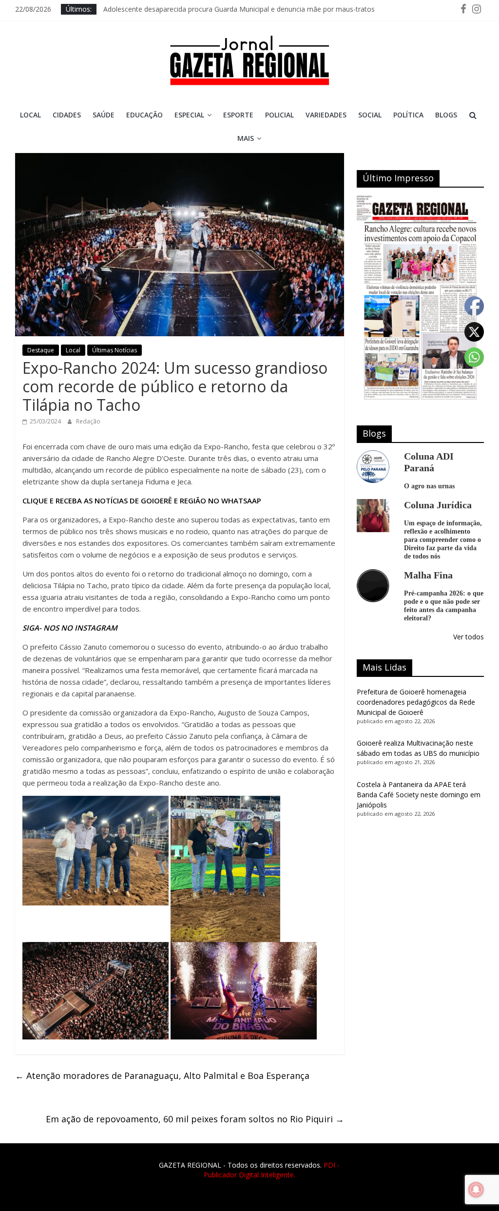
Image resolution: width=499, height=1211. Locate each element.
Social (370, 114)
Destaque (40, 350)
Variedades (326, 114)
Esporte (238, 114)
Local (30, 114)
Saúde (104, 114)
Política (408, 114)
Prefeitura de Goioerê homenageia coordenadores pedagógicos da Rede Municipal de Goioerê (416, 702)
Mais (245, 138)
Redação (88, 421)
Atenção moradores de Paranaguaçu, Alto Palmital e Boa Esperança (162, 1075)
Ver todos (468, 636)
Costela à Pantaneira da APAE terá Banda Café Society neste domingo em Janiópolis (418, 794)
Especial (189, 114)
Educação (144, 114)
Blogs (446, 114)
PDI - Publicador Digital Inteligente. (272, 1169)
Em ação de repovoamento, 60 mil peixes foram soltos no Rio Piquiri (195, 1119)
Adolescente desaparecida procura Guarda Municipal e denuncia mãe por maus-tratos (239, 9)
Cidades (67, 114)
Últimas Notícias (114, 350)
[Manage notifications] (476, 1189)
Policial (279, 114)
